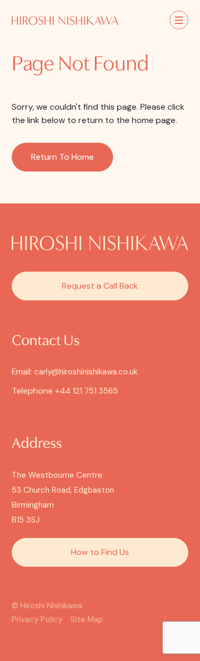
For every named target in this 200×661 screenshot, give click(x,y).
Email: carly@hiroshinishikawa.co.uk (75, 371)
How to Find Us (100, 552)
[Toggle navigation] (179, 20)
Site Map (86, 619)
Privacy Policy (37, 619)
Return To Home (62, 156)
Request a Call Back (100, 285)
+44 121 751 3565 (86, 391)
